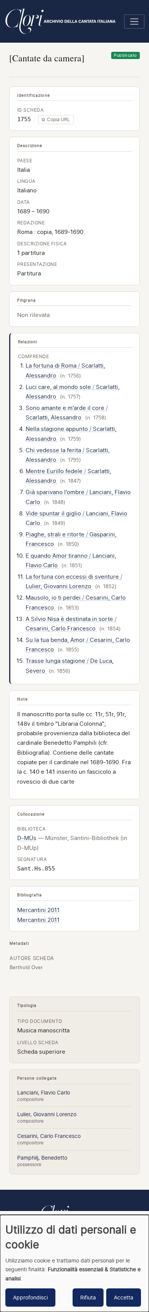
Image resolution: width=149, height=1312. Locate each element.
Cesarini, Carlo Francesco (49, 1136)
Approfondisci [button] (30, 1297)
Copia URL (56, 119)
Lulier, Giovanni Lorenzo (46, 1114)
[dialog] (74, 1263)
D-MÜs (26, 838)
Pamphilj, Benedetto (42, 1157)
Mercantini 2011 (38, 910)
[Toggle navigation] (134, 21)
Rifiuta (88, 1297)
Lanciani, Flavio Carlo (43, 1092)
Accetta (123, 1297)
